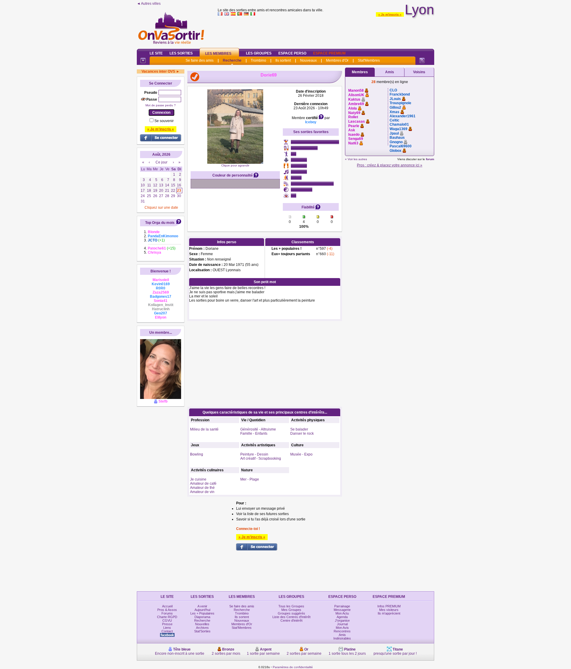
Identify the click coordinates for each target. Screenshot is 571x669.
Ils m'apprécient (389, 613)
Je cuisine (198, 479)
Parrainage (342, 606)
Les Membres (218, 54)
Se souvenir (164, 121)
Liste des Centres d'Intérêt (291, 617)
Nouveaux (308, 60)
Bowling (196, 454)
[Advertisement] (326, 31)
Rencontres (342, 631)
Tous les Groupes (291, 606)
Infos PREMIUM (389, 606)
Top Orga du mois (160, 223)
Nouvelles (202, 624)
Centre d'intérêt (291, 620)
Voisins (419, 72)
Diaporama (202, 617)
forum (430, 159)
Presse (167, 624)
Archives (202, 627)
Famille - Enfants (253, 433)
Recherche (232, 60)
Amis (389, 72)
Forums (167, 613)
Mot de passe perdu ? (160, 105)
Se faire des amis (200, 60)
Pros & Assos (167, 610)
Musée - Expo (301, 454)
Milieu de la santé (204, 429)
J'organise (342, 620)
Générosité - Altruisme (258, 429)
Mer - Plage (249, 479)
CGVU (167, 620)
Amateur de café (203, 483)
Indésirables (342, 638)
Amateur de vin (202, 492)
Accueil (167, 606)
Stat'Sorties (202, 631)
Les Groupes (259, 53)
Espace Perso (292, 53)
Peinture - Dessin (254, 454)
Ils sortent (283, 60)
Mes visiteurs (389, 610)
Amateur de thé (202, 488)
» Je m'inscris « (389, 14)
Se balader (299, 429)
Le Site (156, 53)
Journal (342, 624)
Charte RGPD (167, 617)
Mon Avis (342, 627)
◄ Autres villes (149, 3)
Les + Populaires (202, 613)
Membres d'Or (337, 60)
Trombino (258, 60)
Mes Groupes (291, 610)
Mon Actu (342, 613)
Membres (360, 72)
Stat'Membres (369, 60)
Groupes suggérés (291, 613)
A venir (202, 606)
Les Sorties (181, 53)
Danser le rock (302, 433)
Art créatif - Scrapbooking (260, 458)
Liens (167, 627)
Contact (167, 631)
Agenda (342, 617)
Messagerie (342, 610)
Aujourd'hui (202, 610)
